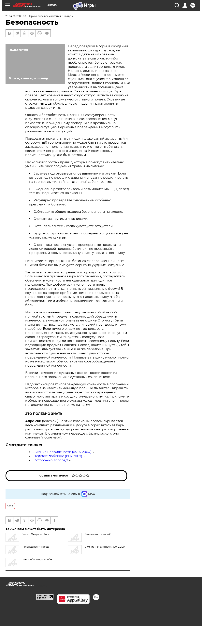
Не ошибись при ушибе (37, 559)
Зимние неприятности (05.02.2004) (62, 452)
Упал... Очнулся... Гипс (36, 534)
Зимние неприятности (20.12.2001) (105, 546)
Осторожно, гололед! (51, 460)
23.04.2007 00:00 (16, 16)
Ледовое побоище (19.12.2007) (58, 456)
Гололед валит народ (35, 546)
